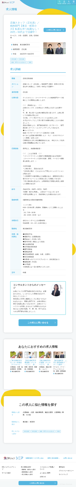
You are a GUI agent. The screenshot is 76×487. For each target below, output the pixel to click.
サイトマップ (63, 474)
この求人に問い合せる (38, 322)
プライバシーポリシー (66, 470)
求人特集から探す (27, 474)
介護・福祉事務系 (37, 412)
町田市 (32, 422)
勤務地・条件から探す (29, 469)
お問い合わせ (67, 458)
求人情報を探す (26, 467)
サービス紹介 (6, 473)
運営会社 (62, 467)
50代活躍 (21, 59)
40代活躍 (13, 59)
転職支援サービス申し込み (35, 458)
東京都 (25, 422)
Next (66, 361)
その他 (28, 415)
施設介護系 (49, 412)
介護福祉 (26, 412)
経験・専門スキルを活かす (18, 62)
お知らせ (43, 476)
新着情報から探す (27, 472)
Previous (10, 361)
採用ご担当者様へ (53, 458)
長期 (30, 62)
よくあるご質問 (45, 473)
